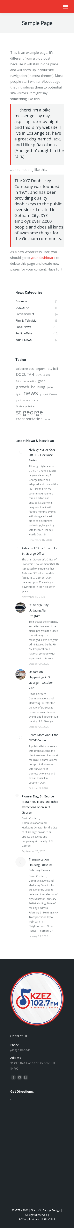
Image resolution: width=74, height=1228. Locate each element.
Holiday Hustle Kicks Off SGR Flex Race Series (42, 455)
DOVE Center (43, 374)
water (48, 419)
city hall (52, 368)
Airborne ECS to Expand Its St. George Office (39, 550)
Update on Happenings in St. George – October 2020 (41, 680)
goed (41, 381)
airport (40, 368)
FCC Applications (29, 1219)
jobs (50, 387)
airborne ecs (25, 368)
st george (29, 412)
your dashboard (43, 257)
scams (35, 400)
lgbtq (18, 394)
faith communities (26, 381)
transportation (29, 418)
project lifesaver (49, 394)
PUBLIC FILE (48, 1219)
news (30, 393)
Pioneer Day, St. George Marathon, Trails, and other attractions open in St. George (40, 804)
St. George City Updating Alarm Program (39, 610)
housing (38, 386)
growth (22, 386)
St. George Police (25, 406)
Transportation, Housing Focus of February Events (40, 864)
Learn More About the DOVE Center (43, 737)
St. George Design (49, 1210)
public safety (23, 400)
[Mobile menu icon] (66, 7)
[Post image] (20, 452)
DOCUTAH (25, 374)
